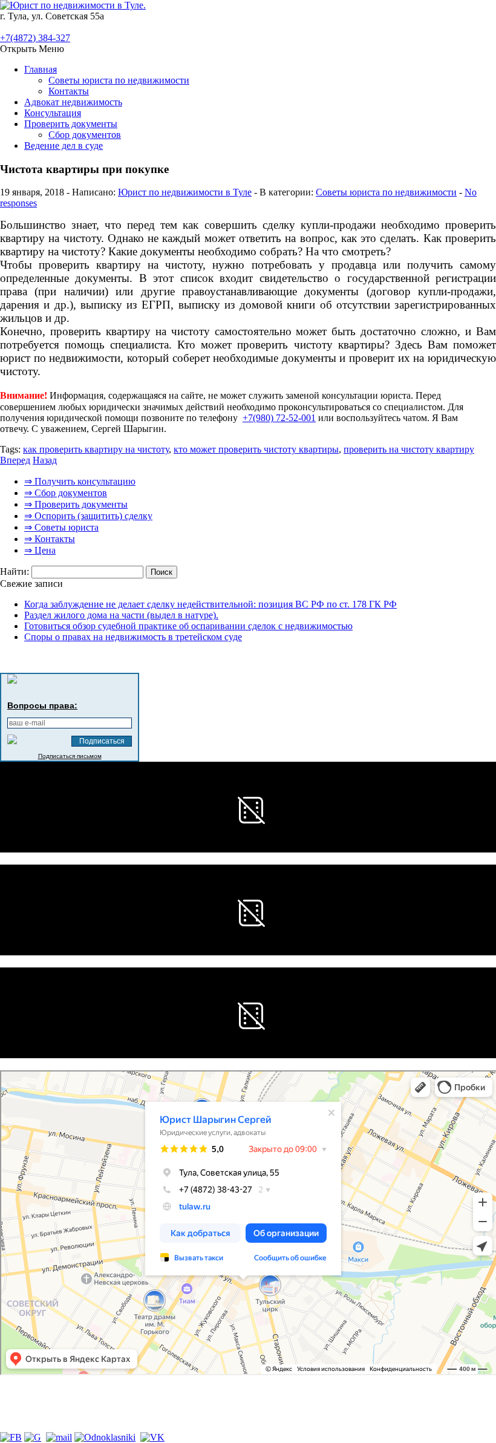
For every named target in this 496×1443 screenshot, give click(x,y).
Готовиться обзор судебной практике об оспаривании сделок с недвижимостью (188, 626)
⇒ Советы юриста (61, 527)
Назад (45, 460)
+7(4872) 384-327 (35, 38)
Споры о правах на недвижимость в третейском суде (133, 637)
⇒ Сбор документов (65, 493)
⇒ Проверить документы (76, 504)
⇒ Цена (40, 550)
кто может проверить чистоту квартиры (256, 449)
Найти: (14, 571)
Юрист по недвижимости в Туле (185, 192)
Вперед (15, 460)
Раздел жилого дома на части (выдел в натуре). (121, 615)
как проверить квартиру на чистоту (96, 449)
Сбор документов (84, 134)
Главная (40, 69)
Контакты (68, 91)
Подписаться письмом (70, 756)
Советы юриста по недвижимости (118, 80)
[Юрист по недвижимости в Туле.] (73, 5)
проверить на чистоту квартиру (409, 449)
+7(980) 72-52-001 (279, 418)
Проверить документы (70, 124)
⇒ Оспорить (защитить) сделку (88, 516)
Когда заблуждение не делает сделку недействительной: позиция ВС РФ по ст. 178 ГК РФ (210, 604)
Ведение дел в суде (63, 145)
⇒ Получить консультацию (79, 481)
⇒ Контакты (49, 539)
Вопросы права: (42, 705)
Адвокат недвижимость (73, 102)
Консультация (52, 113)
